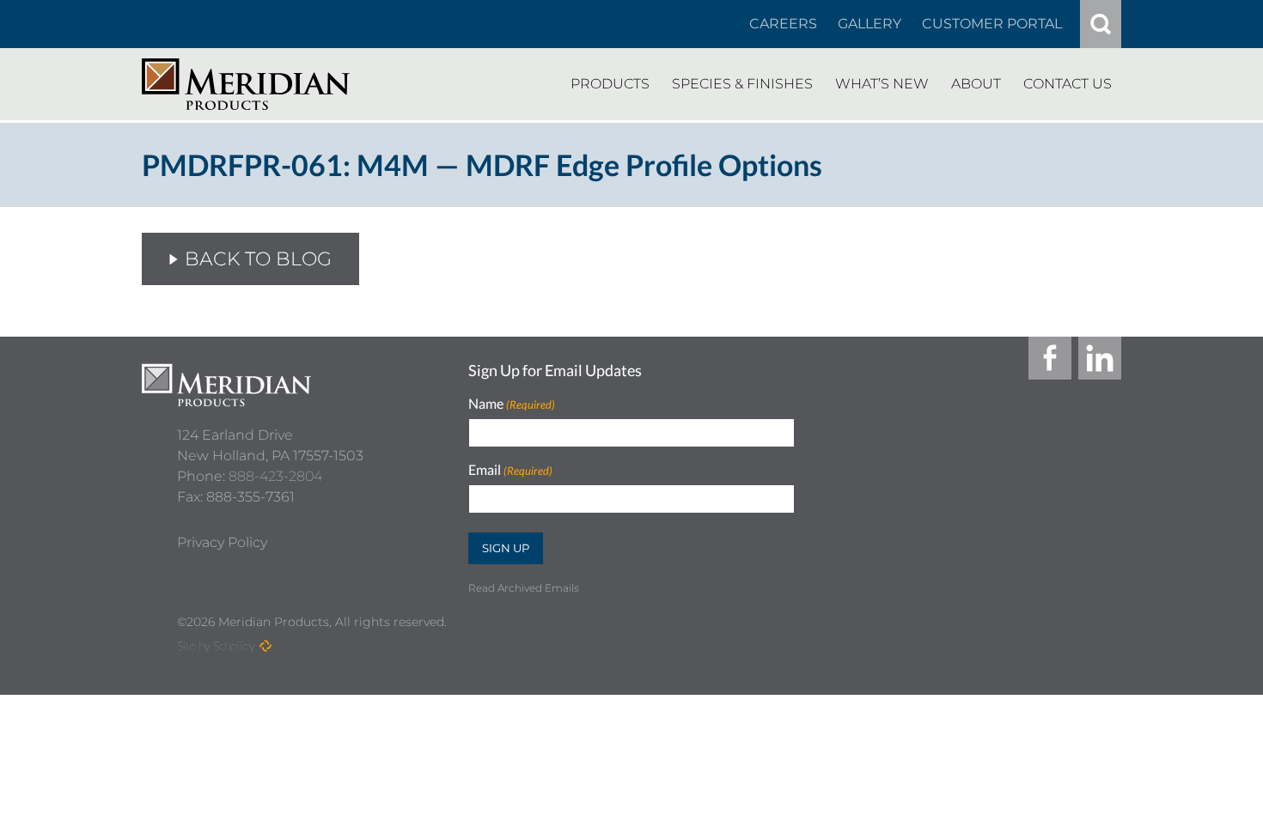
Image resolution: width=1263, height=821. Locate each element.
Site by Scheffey (216, 645)
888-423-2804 (275, 476)
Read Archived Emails (523, 587)
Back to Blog (258, 259)
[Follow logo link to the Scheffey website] (265, 646)
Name (511, 404)
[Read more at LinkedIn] (1099, 358)
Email (510, 470)
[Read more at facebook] (1049, 358)
